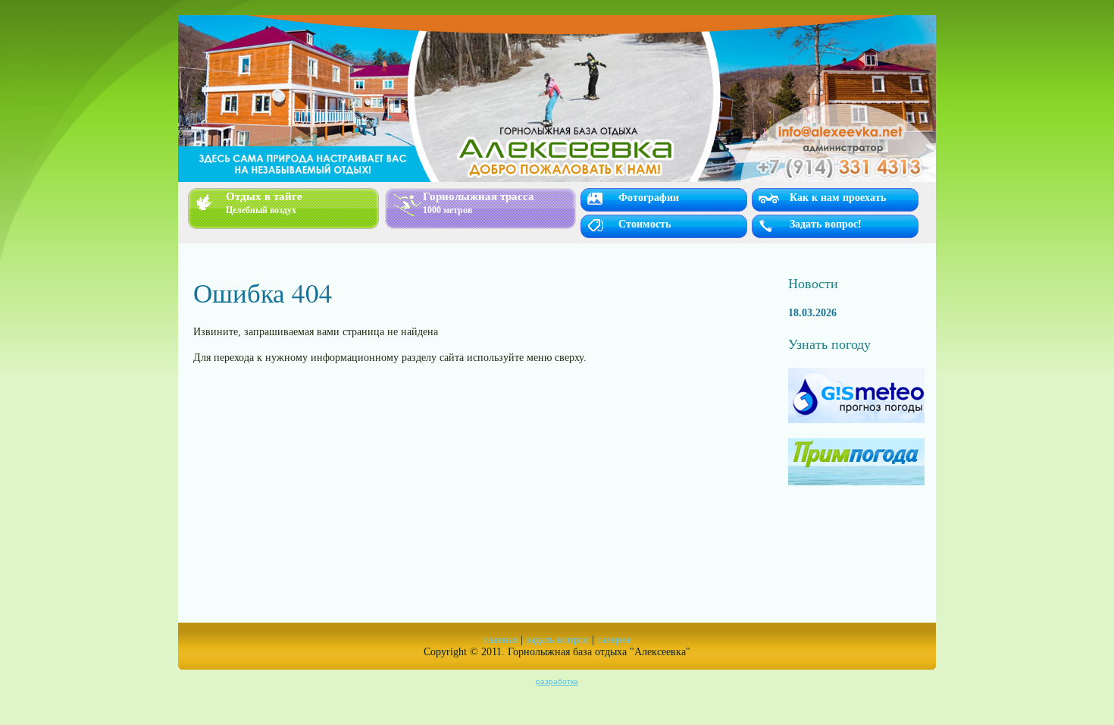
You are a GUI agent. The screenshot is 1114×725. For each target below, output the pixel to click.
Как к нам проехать (838, 197)
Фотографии (648, 197)
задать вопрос (557, 639)
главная (500, 639)
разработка (557, 681)
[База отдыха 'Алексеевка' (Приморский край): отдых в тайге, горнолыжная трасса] (557, 98)
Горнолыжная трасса (478, 202)
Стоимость (644, 224)
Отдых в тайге (264, 202)
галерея (614, 639)
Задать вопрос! (826, 224)
